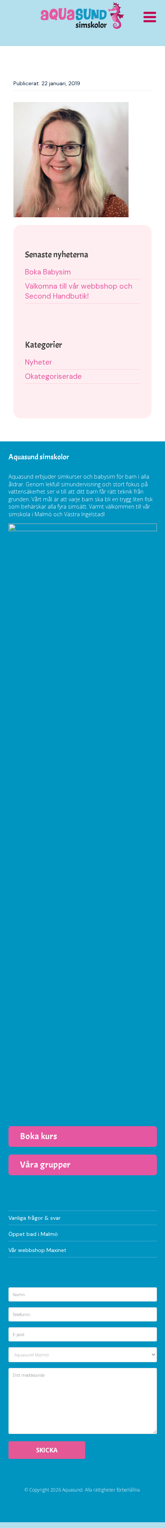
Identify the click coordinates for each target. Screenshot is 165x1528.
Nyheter (38, 362)
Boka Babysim (48, 272)
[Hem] (82, 15)
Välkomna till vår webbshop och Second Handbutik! (78, 291)
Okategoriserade (53, 376)
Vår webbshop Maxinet (37, 1250)
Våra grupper (45, 1164)
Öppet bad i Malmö (33, 1234)
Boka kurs (38, 1136)
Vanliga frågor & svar (34, 1217)
